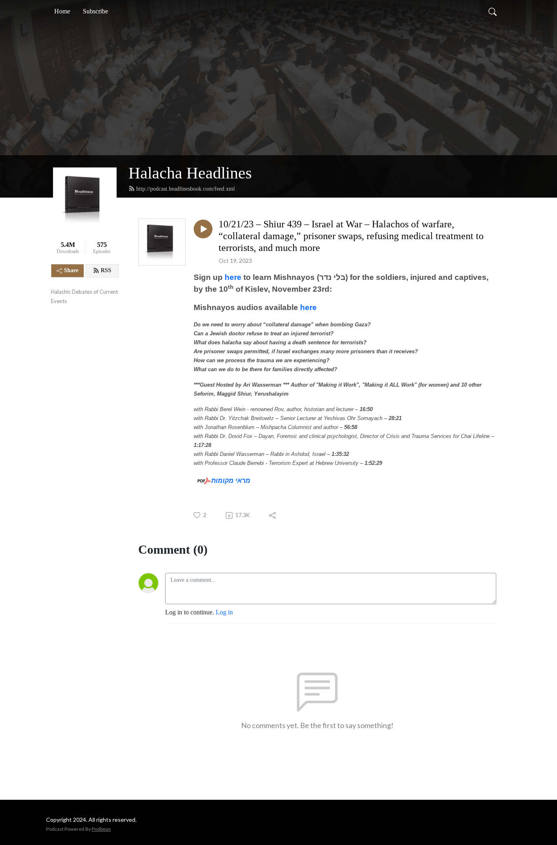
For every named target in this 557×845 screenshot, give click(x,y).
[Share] (273, 515)
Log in (224, 612)
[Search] (492, 11)
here (234, 277)
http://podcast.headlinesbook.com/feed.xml (185, 189)
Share (71, 270)
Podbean (101, 829)
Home (62, 11)
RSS (106, 270)
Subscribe (95, 11)
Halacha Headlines (190, 173)
